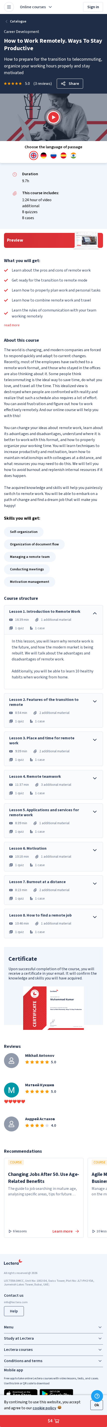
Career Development (21, 31)
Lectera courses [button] (18, 1349)
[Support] (97, 1396)
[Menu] (9, 7)
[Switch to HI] (73, 156)
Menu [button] (8, 1327)
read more (12, 325)
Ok (96, 1405)
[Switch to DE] (44, 156)
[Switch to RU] (53, 156)
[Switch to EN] (34, 156)
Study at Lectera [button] (19, 1338)
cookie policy (44, 1408)
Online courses (33, 7)
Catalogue (18, 21)
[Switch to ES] (63, 156)
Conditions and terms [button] (23, 1361)
